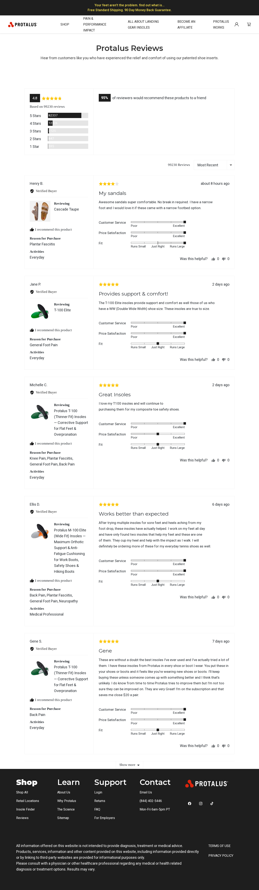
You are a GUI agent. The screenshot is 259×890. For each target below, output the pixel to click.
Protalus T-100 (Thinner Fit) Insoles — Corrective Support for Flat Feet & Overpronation (71, 423)
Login (98, 792)
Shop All (22, 792)
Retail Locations (27, 801)
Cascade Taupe (66, 209)
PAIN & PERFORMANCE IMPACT (94, 24)
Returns (99, 801)
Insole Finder (25, 809)
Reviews (22, 818)
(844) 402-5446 (151, 801)
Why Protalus (66, 801)
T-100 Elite (62, 310)
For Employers (104, 818)
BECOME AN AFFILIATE (186, 24)
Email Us (146, 792)
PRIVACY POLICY (220, 856)
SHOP (65, 24)
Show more (127, 765)
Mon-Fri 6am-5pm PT (155, 809)
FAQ (97, 809)
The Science (66, 809)
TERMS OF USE (219, 846)
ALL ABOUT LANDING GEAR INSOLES (143, 24)
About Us (63, 792)
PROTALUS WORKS (221, 24)
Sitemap (63, 818)
